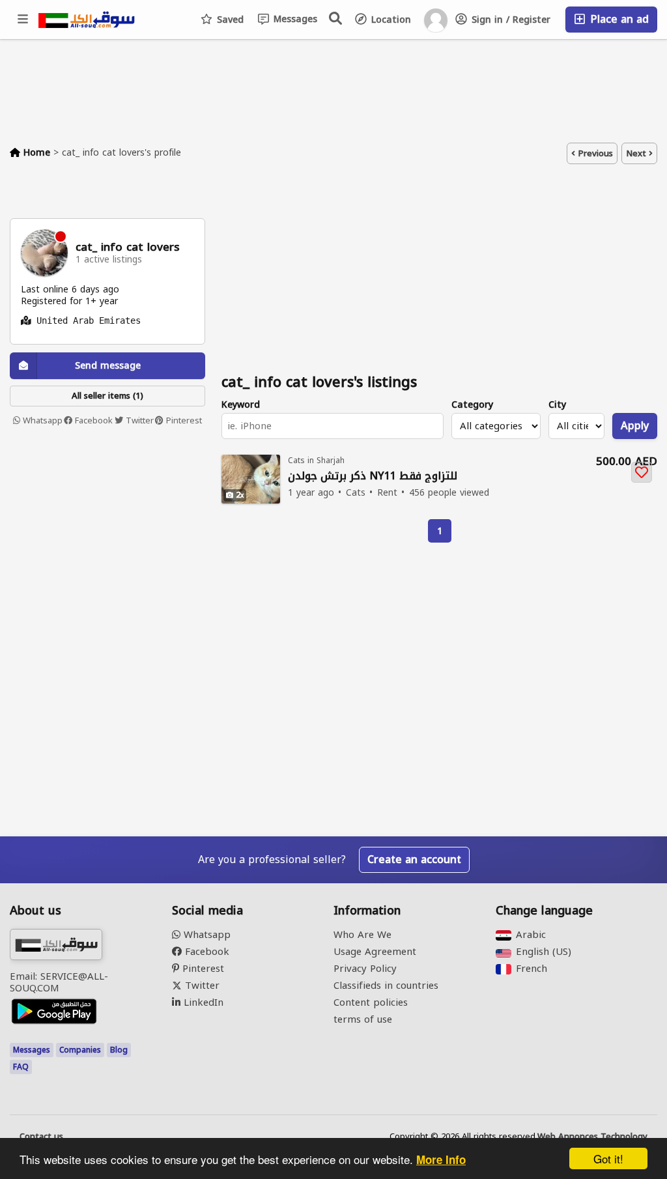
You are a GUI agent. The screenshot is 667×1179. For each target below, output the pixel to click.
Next (637, 153)
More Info (441, 1159)
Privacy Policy (365, 968)
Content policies (371, 1002)
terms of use (363, 1019)
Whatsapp (41, 420)
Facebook (92, 420)
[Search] (336, 18)
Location (389, 20)
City (557, 405)
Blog (119, 1050)
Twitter (138, 420)
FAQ (21, 1067)
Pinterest (182, 420)
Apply (635, 426)
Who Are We (362, 935)
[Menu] (23, 20)
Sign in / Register (509, 20)
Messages (293, 19)
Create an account (414, 859)
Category (472, 405)
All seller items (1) (107, 396)
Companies (80, 1050)
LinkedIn (201, 1002)
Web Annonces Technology (592, 1137)
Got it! (608, 1158)
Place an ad (618, 19)
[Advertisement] (107, 525)
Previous (594, 153)
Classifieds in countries (386, 985)
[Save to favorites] (641, 472)
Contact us (41, 1137)
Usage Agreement (375, 952)
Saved (229, 20)
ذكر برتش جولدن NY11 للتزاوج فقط (372, 476)
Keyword (240, 405)
